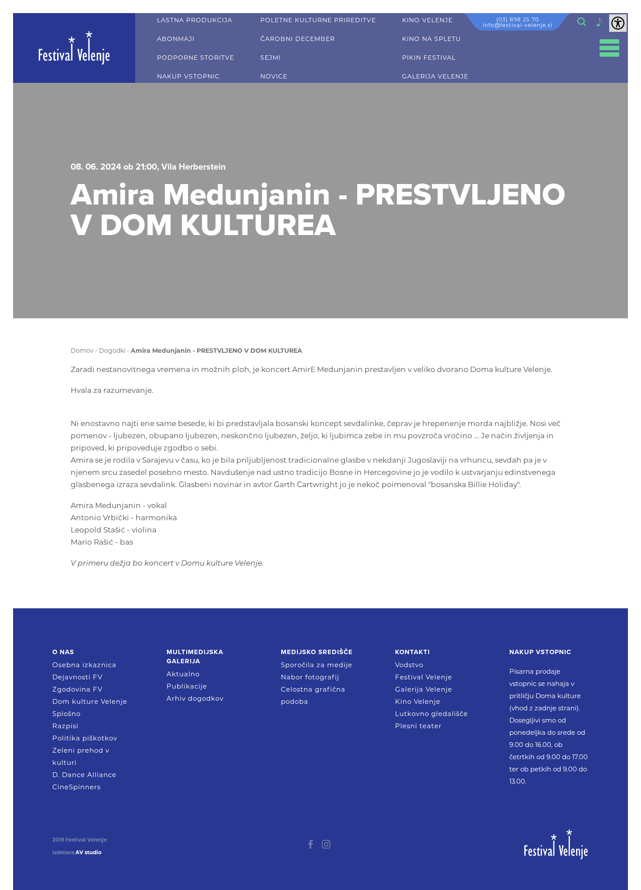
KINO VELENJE (427, 20)
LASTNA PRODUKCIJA (194, 20)
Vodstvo (409, 665)
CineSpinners (76, 787)
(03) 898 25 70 (517, 19)
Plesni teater (418, 726)
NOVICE (273, 76)
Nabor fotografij (310, 677)
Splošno (66, 713)
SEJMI (270, 57)
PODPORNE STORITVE (195, 57)
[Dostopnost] (618, 23)
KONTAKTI (412, 652)
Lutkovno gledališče (431, 713)
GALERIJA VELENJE (435, 76)
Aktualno (183, 674)
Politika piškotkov (84, 738)
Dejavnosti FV (77, 677)
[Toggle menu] (609, 48)
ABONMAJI (175, 39)
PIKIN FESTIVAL (429, 57)
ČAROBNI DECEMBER (297, 39)
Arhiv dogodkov (195, 698)
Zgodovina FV (77, 689)
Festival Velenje (423, 677)
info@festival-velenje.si (517, 25)
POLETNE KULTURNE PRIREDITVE (318, 20)
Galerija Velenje (423, 689)
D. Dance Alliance (84, 775)
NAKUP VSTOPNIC (188, 76)
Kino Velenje (417, 701)
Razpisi (65, 726)
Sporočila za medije (316, 665)
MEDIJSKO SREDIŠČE (317, 652)
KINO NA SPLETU (431, 39)
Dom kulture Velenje (89, 701)
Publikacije (187, 686)
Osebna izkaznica (84, 665)
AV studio (88, 852)
